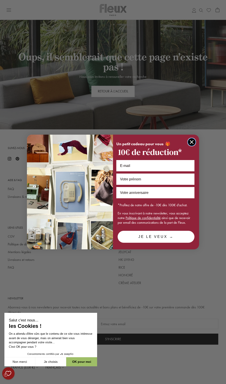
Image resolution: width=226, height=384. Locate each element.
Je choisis (51, 361)
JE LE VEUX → (156, 237)
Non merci (20, 361)
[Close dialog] (192, 142)
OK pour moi (81, 361)
